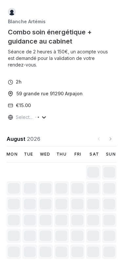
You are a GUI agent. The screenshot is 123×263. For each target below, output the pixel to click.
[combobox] (16, 117)
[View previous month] (99, 139)
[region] (61, 58)
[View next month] (110, 139)
